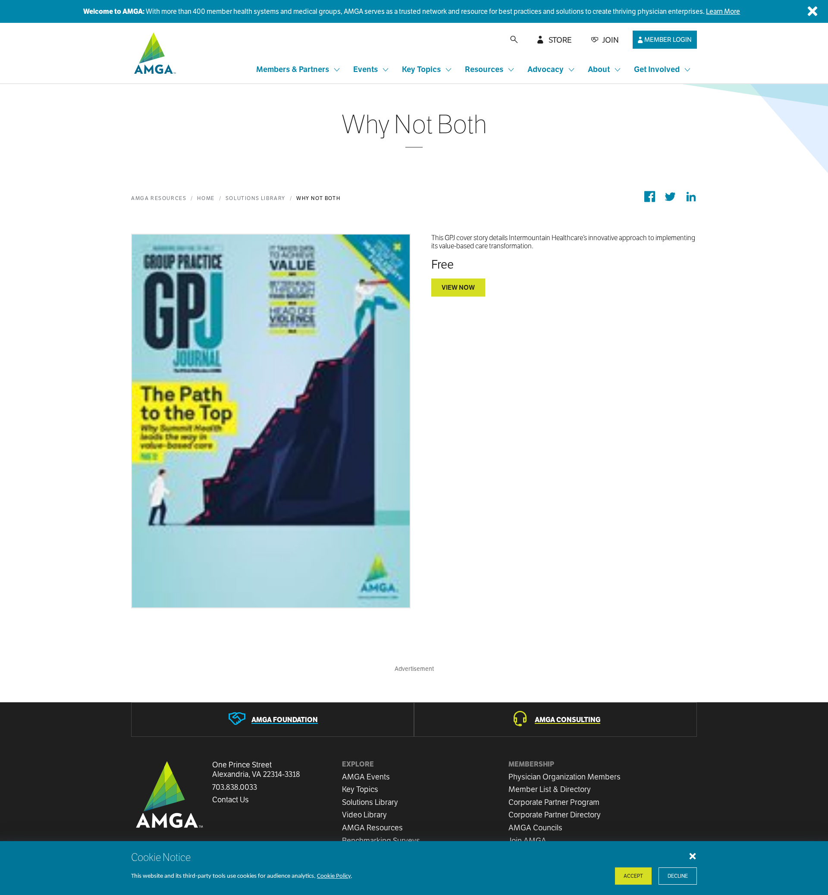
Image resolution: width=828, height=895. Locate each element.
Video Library (364, 815)
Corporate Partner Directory (554, 815)
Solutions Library (255, 198)
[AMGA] (153, 53)
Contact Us (230, 799)
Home (205, 198)
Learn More (723, 11)
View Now (458, 287)
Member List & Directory (549, 789)
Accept (633, 876)
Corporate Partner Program (553, 802)
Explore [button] (358, 764)
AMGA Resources (158, 198)
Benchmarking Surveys (381, 840)
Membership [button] (531, 764)
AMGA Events (366, 777)
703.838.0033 (234, 787)
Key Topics (360, 789)
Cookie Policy (334, 876)
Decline (678, 876)
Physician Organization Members (564, 777)
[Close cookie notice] (692, 855)
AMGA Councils (535, 827)
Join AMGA (527, 840)
